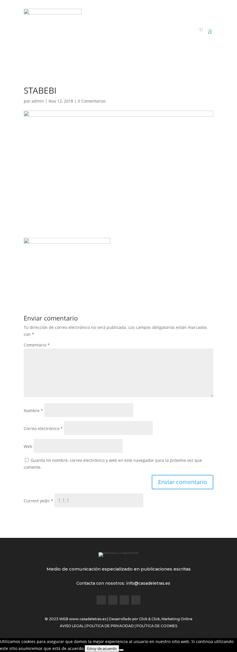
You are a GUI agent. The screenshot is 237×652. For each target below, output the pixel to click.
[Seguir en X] (112, 600)
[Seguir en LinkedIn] (135, 600)
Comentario (37, 345)
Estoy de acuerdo (102, 648)
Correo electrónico (43, 428)
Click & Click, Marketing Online (165, 619)
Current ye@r (38, 500)
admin (38, 101)
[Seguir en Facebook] (101, 600)
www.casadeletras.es (87, 619)
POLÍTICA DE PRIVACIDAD (110, 626)
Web (28, 446)
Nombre (33, 410)
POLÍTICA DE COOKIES (156, 626)
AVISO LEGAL (72, 626)
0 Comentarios (92, 101)
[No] (121, 650)
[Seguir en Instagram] (124, 600)
